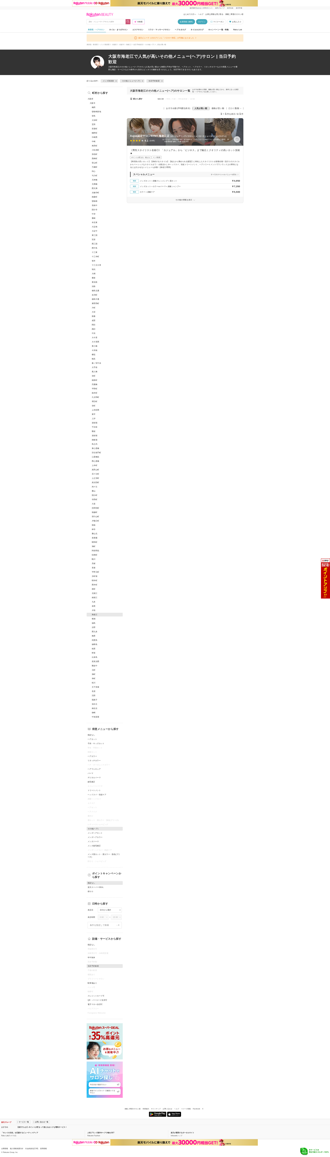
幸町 (94, 678)
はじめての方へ (189, 14)
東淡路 (94, 282)
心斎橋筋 (95, 457)
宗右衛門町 (96, 453)
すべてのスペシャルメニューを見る (223, 174)
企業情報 (4, 1149)
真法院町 (95, 482)
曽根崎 (94, 201)
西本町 (94, 585)
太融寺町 (95, 193)
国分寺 (94, 210)
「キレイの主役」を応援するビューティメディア (19, 1133)
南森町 (94, 197)
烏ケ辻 (94, 487)
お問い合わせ (167, 1109)
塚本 (94, 261)
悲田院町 (95, 508)
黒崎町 (94, 158)
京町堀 (94, 576)
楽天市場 (239, 8)
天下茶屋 (95, 687)
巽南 (94, 525)
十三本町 (95, 256)
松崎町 (94, 555)
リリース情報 (186, 1109)
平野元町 (95, 572)
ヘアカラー (92, 756)
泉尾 (94, 606)
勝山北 (94, 534)
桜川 (94, 683)
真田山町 (95, 470)
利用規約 (146, 1109)
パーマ (90, 773)
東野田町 (95, 303)
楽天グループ (220, 8)
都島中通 (95, 299)
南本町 (94, 393)
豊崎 (94, 218)
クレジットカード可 (96, 996)
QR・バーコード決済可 (97, 1000)
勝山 (94, 491)
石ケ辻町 (95, 474)
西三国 (94, 244)
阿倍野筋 (95, 551)
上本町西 (95, 410)
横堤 (94, 355)
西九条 (94, 632)
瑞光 (94, 269)
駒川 (94, 559)
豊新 (94, 278)
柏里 (94, 649)
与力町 (94, 175)
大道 (94, 504)
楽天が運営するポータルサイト (182, 1133)
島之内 (94, 444)
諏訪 (94, 329)
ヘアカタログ (180, 30)
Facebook (196, 1109)
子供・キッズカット (96, 743)
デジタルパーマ (94, 777)
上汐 (94, 418)
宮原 (94, 239)
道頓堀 (94, 423)
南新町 (94, 380)
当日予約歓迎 (138, 44)
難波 (94, 431)
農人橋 (94, 372)
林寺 (94, 529)
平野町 (94, 389)
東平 (94, 414)
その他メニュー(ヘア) (130, 67)
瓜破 (94, 563)
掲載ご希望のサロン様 (234, 14)
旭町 (94, 546)
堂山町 (94, 163)
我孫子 (94, 700)
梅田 (94, 107)
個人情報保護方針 (16, 1149)
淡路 (94, 286)
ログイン (201, 22)
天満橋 (94, 184)
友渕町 (94, 295)
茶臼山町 (95, 516)
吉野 (94, 627)
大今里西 (95, 342)
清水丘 (94, 704)
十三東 (94, 252)
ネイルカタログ (197, 30)
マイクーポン (218, 22)
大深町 (94, 120)
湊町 (94, 674)
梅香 (94, 636)
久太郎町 (95, 397)
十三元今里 (96, 265)
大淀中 (94, 231)
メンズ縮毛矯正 (94, 846)
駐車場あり (92, 983)
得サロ (90, 891)
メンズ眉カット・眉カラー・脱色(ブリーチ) (104, 855)
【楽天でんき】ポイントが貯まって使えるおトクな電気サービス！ (42, 1127)
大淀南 (94, 227)
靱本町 (94, 580)
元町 (94, 670)
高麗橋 (94, 384)
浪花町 (94, 154)
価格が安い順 (218, 108)
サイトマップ (156, 1109)
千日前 (94, 427)
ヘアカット (92, 739)
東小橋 (94, 346)
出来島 (94, 657)
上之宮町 (95, 478)
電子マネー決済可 (95, 1004)
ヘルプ (200, 14)
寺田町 (94, 499)
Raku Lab (237, 30)
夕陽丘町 (95, 521)
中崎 (94, 141)
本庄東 (94, 222)
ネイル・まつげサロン (118, 30)
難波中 (94, 666)
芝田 (94, 124)
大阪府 (114, 44)
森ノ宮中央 (96, 363)
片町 (94, 308)
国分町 (94, 495)
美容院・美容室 (92, 44)
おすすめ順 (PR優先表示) (178, 108)
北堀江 (94, 593)
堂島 (94, 116)
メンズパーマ (93, 841)
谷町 (94, 376)
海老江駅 (161, 99)
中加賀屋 (95, 717)
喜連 (94, 568)
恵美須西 (95, 661)
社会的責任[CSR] (31, 1149)
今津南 (94, 350)
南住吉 (94, 708)
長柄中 (94, 205)
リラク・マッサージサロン (159, 30)
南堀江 (94, 597)
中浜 (94, 333)
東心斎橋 (95, 448)
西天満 (94, 188)
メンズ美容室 (105, 44)
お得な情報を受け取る (214, 14)
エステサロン (138, 30)
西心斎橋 (95, 461)
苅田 (94, 695)
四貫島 (94, 640)
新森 (94, 316)
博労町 (94, 401)
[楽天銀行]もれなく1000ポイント (201, 8)
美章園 (94, 538)
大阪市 (121, 44)
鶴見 (94, 359)
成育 (94, 320)
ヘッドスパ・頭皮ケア (97, 795)
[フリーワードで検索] (128, 21)
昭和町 (94, 542)
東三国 (94, 235)
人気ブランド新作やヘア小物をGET (100, 1133)
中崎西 (94, 137)
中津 (94, 214)
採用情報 (43, 1149)
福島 (94, 623)
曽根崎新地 (96, 112)
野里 (94, 653)
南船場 (94, 440)
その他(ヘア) (149, 44)
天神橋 (94, 180)
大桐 (94, 274)
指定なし (91, 735)
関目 (94, 325)
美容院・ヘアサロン (96, 30)
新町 (94, 589)
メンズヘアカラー (95, 837)
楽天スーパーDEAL (96, 887)
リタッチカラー (94, 760)
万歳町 (94, 167)
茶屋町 (94, 129)
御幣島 (94, 644)
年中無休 (91, 957)
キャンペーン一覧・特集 (218, 30)
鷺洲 (94, 619)
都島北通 (95, 291)
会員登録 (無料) (186, 22)
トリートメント (94, 790)
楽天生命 (230, 8)
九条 (94, 602)
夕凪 (94, 610)
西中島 (94, 248)
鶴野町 (94, 133)
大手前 (94, 367)
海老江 (128, 44)
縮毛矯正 (91, 782)
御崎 (94, 713)
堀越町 (94, 512)
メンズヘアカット (95, 833)
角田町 (94, 146)
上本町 (94, 465)
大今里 (94, 337)
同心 (94, 171)
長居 (94, 691)
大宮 (94, 312)
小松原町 (95, 150)
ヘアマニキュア (94, 769)
